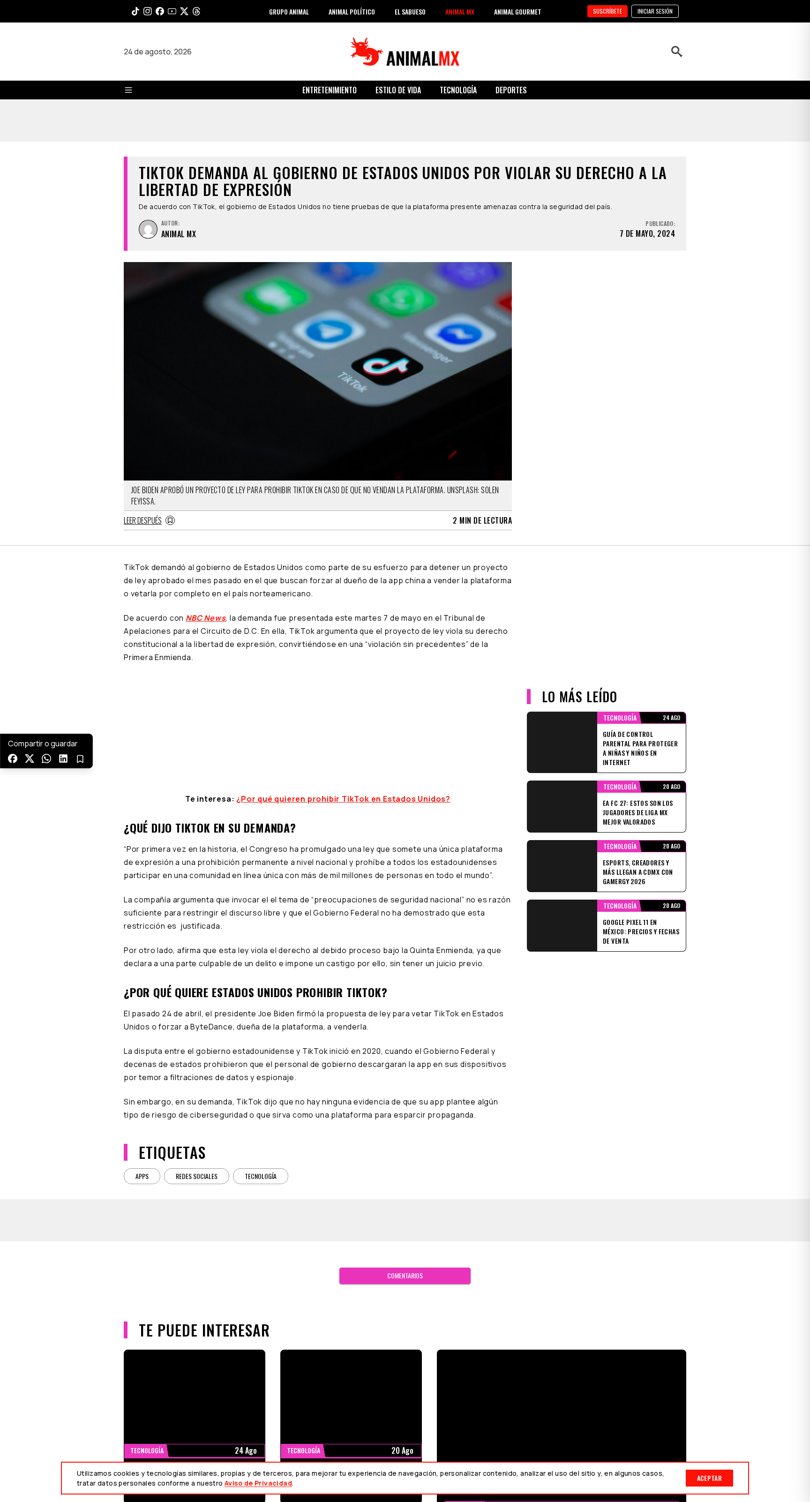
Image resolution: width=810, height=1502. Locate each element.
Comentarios (405, 1275)
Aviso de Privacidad (258, 1483)
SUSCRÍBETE (607, 11)
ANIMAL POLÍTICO (352, 11)
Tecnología (458, 90)
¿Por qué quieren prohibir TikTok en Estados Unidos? (343, 799)
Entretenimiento (329, 90)
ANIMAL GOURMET (517, 11)
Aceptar (709, 1478)
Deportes (511, 90)
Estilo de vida (398, 90)
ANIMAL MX (459, 11)
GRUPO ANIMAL (289, 11)
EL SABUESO (410, 11)
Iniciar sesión (655, 11)
